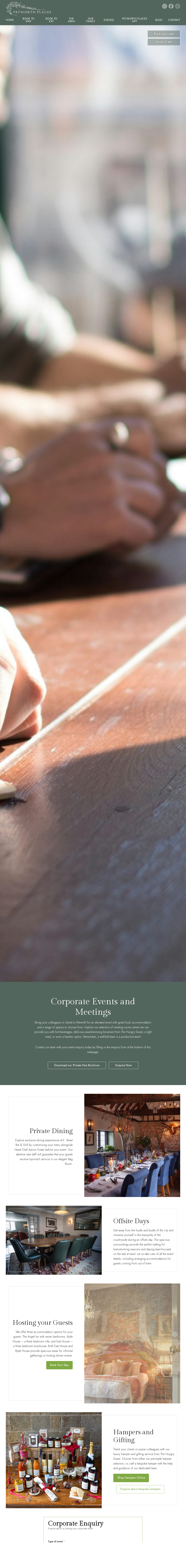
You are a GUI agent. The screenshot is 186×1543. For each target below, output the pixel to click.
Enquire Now (123, 1065)
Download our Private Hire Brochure (76, 1065)
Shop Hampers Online (131, 1478)
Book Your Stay (59, 1365)
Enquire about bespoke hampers (140, 1489)
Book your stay (164, 34)
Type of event (56, 1541)
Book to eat (163, 42)
